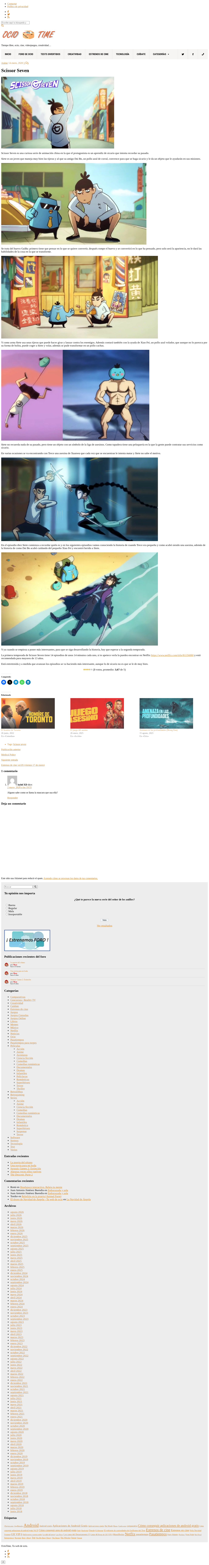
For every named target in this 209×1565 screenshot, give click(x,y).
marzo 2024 (16, 1300)
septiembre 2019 (19, 1465)
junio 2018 (16, 1511)
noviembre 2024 (19, 1276)
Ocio (13, 1036)
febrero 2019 (17, 1487)
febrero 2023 (17, 1340)
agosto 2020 (17, 1432)
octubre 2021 (17, 1389)
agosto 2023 (17, 1322)
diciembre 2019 (18, 1456)
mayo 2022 (16, 1367)
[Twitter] (183, 54)
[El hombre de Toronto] (34, 713)
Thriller (21, 1088)
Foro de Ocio (26, 54)
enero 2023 (16, 1343)
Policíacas (22, 1076)
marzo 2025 (16, 1264)
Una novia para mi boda (19, 971)
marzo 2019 (16, 1484)
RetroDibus (16, 1091)
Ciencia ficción (25, 1058)
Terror (20, 1085)
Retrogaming (17, 1094)
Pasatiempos (17, 1039)
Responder (12, 797)
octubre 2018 (17, 1499)
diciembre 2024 (18, 1273)
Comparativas (17, 997)
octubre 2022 (17, 1352)
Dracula (92, 1530)
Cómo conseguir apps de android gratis (58, 1530)
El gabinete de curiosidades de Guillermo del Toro (124, 1530)
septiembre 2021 (19, 1392)
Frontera (7, 1535)
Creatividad (74, 54)
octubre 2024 (17, 1279)
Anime (4, 63)
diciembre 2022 (18, 1346)
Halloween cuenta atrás (32, 1535)
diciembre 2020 (18, 1419)
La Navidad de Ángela (79, 1199)
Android (31, 1525)
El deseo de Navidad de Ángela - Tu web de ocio (36, 1199)
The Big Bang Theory (43, 1538)
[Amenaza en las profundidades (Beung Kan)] (173, 713)
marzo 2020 (16, 1447)
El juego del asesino (79, 730)
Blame (115, 1526)
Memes (14, 1024)
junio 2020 (16, 1438)
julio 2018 (16, 1508)
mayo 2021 (16, 1404)
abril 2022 (16, 1370)
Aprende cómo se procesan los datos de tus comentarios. (70, 878)
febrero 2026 (17, 1230)
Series (13, 1097)
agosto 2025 (17, 1248)
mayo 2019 (16, 1477)
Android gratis (45, 1526)
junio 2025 (16, 1254)
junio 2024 (16, 1291)
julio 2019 (16, 1471)
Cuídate (141, 54)
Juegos (14, 1012)
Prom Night (189, 1535)
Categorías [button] (159, 54)
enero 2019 (16, 1490)
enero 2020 (16, 1453)
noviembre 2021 (19, 1386)
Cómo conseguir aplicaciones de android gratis (168, 1525)
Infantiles (22, 1073)
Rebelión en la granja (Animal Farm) (41, 1196)
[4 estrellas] (90, 669)
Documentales (24, 1067)
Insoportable (15, 914)
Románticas (23, 1079)
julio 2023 (16, 1325)
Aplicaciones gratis (96, 1526)
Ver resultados (104, 925)
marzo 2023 (16, 1337)
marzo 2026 (16, 1227)
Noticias (14, 1033)
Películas (15, 1045)
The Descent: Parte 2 (21, 1174)
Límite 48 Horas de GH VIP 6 (101, 1535)
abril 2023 (16, 1334)
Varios (13, 1149)
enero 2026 (16, 1233)
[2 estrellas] (86, 669)
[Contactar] (203, 54)
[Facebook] (193, 54)
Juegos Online (18, 1018)
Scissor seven (19, 744)
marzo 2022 (16, 1374)
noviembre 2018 (19, 1496)
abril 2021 (16, 1407)
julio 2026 (16, 1215)
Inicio (8, 54)
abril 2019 (16, 1480)
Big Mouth (109, 1526)
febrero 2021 (17, 1413)
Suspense (22, 1131)
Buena (11, 905)
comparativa (132, 1526)
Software (15, 1137)
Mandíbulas (118, 1534)
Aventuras (22, 1055)
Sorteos (14, 1140)
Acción (20, 1048)
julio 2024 (16, 1288)
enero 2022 (16, 1380)
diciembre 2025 (18, 1236)
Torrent (73, 1538)
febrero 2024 (17, 1303)
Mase (15, 965)
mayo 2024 (16, 1294)
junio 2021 (16, 1401)
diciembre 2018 (18, 1493)
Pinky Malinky (172, 1535)
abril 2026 (16, 1224)
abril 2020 (16, 1444)
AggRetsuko (18, 1526)
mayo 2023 (16, 1331)
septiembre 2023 (19, 1319)
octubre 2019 (17, 1462)
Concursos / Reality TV (23, 1000)
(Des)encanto (9, 1526)
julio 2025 (16, 1251)
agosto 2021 (17, 1395)
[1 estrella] (84, 669)
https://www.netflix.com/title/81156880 (172, 655)
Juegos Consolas (19, 1015)
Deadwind (84, 1530)
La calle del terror (49, 1535)
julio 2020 (16, 1435)
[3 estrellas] (88, 669)
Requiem (18, 1538)
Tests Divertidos (50, 54)
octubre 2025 (17, 1242)
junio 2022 (16, 1364)
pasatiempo (142, 1534)
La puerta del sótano (17, 962)
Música (14, 1027)
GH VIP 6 (16, 1534)
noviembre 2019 (19, 1459)
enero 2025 (16, 1270)
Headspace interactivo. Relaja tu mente (41, 1187)
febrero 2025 (17, 1267)
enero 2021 (16, 1416)
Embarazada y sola (58, 1190)
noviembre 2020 (19, 1422)
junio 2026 (16, 1218)
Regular (12, 908)
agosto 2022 (17, 1358)
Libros (13, 1021)
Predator (182, 1535)
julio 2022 (16, 1361)
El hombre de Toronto (11, 730)
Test (12, 1146)
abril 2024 (16, 1297)
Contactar (12, 3)
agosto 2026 (17, 1212)
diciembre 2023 (18, 1309)
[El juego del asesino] (103, 713)
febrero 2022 (17, 1377)
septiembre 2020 (19, 1429)
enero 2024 (16, 1306)
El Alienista (99, 1530)
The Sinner (56, 1538)
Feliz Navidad (195, 1530)
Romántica (22, 1125)
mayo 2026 (16, 1221)
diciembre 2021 (18, 1383)
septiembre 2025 (19, 1245)
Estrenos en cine (180, 1530)
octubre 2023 (17, 1315)
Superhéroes (23, 1082)
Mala (11, 911)
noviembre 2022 (19, 1349)
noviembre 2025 (19, 1239)
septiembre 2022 (19, 1355)
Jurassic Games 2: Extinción (20, 980)
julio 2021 (16, 1398)
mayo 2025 (16, 1257)
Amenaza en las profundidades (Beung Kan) (159, 730)
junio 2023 (16, 1328)
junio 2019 (16, 1474)
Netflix (14, 1030)
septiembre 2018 (19, 1502)
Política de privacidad (17, 6)
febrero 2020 (17, 1450)
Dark (79, 1530)
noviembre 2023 (19, 1312)
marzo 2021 (16, 1410)
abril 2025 (16, 1260)
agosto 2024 (17, 1285)
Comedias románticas (28, 1064)
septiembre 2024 (19, 1282)
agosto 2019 (17, 1468)
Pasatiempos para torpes (23, 1042)
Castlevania (122, 1526)
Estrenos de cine (98, 54)
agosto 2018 (17, 1505)
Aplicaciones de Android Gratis (70, 1525)
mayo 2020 (16, 1441)
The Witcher (65, 1538)
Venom (79, 1538)
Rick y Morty (26, 1538)
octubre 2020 (17, 1425)
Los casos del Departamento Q (76, 1534)
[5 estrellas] (91, 669)
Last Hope (59, 1535)
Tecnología (122, 54)
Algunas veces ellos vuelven (25, 1171)
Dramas (21, 1070)
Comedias (22, 1061)
